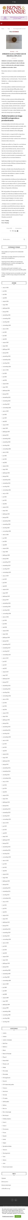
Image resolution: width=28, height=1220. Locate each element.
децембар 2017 (6, 644)
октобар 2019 (6, 569)
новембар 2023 (6, 401)
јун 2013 (5, 829)
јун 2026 (5, 294)
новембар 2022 (6, 442)
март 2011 (5, 918)
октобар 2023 (6, 404)
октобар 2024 (6, 363)
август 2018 (5, 617)
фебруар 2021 (6, 514)
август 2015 (5, 740)
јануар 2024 (5, 394)
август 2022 (5, 452)
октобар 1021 (6, 1021)
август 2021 (5, 493)
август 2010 (5, 943)
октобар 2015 (6, 733)
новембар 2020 (6, 524)
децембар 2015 (6, 726)
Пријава (4, 1178)
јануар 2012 (5, 884)
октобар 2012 (6, 853)
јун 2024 (5, 376)
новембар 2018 (6, 606)
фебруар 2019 (6, 596)
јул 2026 (5, 291)
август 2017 (5, 658)
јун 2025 (5, 335)
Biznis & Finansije (7, 1053)
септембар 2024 (7, 366)
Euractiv (5, 1081)
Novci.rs (5, 1108)
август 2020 (5, 534)
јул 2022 (5, 455)
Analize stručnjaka (7, 1040)
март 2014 (5, 798)
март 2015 (5, 757)
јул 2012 (5, 864)
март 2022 (5, 469)
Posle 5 (4, 1122)
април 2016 (5, 713)
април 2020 (5, 548)
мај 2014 (5, 792)
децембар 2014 (6, 768)
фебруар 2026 (6, 308)
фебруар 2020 (6, 555)
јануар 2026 (5, 311)
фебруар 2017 (6, 678)
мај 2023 (5, 421)
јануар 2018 (5, 641)
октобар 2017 (6, 651)
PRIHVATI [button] (18, 1216)
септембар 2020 (7, 531)
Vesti (4, 1156)
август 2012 (5, 860)
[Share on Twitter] (14, 231)
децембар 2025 (6, 315)
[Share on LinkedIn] (15, 231)
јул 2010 (5, 946)
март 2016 (5, 716)
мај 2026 (5, 298)
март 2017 (5, 675)
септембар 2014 (7, 778)
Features (5, 1088)
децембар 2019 (6, 562)
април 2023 (5, 424)
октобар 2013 (6, 816)
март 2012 (5, 877)
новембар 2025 (6, 318)
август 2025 (5, 328)
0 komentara (18, 228)
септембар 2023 (7, 407)
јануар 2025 (5, 352)
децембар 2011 (6, 888)
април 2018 (5, 630)
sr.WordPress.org (6, 1188)
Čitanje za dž (6, 1064)
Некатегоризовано (8, 1167)
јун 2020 (5, 541)
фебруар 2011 (6, 922)
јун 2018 (5, 623)
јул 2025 (5, 332)
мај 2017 (5, 668)
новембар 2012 (6, 850)
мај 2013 (5, 833)
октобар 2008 (6, 1018)
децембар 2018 (6, 603)
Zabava (4, 1160)
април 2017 (5, 671)
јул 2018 (5, 620)
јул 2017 (5, 661)
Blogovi (4, 1057)
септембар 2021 (7, 490)
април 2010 (5, 956)
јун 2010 (5, 949)
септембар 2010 (7, 939)
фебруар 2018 (6, 637)
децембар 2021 (6, 479)
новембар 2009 (6, 973)
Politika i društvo (7, 1119)
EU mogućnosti (6, 1077)
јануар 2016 (5, 723)
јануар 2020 (5, 558)
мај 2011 (5, 912)
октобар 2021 (6, 486)
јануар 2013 (5, 843)
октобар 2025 (6, 322)
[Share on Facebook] (12, 231)
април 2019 (5, 589)
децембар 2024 (6, 356)
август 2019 (5, 575)
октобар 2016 (6, 692)
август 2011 (5, 901)
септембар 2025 (7, 325)
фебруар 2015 (6, 761)
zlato (4, 1163)
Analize (4, 1033)
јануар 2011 (5, 925)
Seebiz (4, 1139)
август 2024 (5, 370)
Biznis (4, 1050)
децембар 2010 (6, 929)
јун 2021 (5, 500)
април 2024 (5, 383)
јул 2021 (5, 497)
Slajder (4, 1143)
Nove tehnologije (7, 1112)
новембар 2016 (6, 689)
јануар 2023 (5, 435)
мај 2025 (5, 339)
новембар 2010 (6, 932)
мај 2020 (5, 545)
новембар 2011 (6, 891)
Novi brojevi (5, 1115)
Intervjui (5, 1095)
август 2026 (5, 287)
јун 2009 (5, 990)
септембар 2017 (7, 654)
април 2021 (5, 507)
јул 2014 (5, 785)
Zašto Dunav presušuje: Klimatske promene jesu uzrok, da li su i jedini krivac (13, 257)
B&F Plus (5, 1043)
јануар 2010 (5, 967)
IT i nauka (5, 1098)
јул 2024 (5, 373)
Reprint (4, 1136)
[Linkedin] (14, 2)
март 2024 (5, 387)
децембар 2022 (6, 438)
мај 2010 (5, 953)
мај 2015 (5, 750)
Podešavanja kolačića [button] (7, 1216)
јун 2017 (5, 665)
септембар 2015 (7, 737)
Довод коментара (6, 1185)
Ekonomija (5, 1071)
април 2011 (5, 915)
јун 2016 (5, 706)
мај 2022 (5, 462)
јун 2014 (5, 788)
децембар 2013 (6, 809)
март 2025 (5, 346)
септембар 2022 (7, 449)
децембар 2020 (6, 521)
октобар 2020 (6, 527)
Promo (4, 1132)
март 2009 (5, 1001)
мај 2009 (5, 994)
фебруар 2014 (6, 802)
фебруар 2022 (6, 473)
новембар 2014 (6, 771)
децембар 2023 (6, 397)
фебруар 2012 (6, 881)
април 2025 (5, 342)
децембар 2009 (6, 970)
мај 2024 (5, 380)
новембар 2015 (6, 730)
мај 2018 (5, 627)
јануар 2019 (5, 599)
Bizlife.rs (5, 1046)
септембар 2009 (7, 980)
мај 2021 (5, 503)
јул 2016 (5, 702)
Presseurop (5, 1129)
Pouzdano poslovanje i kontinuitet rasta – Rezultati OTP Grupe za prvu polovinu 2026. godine (14, 268)
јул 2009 (5, 987)
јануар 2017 (5, 682)
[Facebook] (12, 1200)
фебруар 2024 (6, 390)
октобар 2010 (6, 936)
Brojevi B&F (6, 1060)
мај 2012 (5, 870)
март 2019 (5, 593)
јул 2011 (5, 905)
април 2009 (5, 997)
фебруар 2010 (6, 963)
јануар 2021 (5, 517)
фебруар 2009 (6, 1004)
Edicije (4, 1067)
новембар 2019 (6, 565)
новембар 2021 (6, 483)
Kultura (4, 1105)
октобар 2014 (6, 774)
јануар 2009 (5, 1008)
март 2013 (5, 836)
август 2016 (5, 699)
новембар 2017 (6, 647)
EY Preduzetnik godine (8, 1084)
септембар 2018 (7, 613)
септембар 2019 (7, 572)
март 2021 (5, 510)
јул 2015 (5, 744)
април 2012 (5, 874)
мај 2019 (5, 586)
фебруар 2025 (6, 349)
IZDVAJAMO (6, 1101)
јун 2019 (5, 582)
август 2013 (5, 822)
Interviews (5, 1091)
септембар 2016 (7, 696)
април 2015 (5, 754)
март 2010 (5, 960)
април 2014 (5, 795)
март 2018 (5, 634)
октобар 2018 (6, 610)
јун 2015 (5, 747)
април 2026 (5, 301)
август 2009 (5, 984)
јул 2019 (5, 579)
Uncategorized (6, 1153)
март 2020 (5, 551)
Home (3, 28)
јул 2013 (5, 826)
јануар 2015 (5, 764)
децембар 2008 (6, 1011)
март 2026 (5, 304)
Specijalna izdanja (7, 1146)
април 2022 (5, 466)
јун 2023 (5, 418)
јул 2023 (5, 414)
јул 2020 (5, 538)
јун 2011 (5, 908)
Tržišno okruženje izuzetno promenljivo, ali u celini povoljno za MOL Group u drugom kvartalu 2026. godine (14, 274)
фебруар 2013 (6, 840)
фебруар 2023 (6, 431)
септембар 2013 (7, 819)
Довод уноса (5, 1181)
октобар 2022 (6, 445)
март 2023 (5, 428)
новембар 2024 (6, 359)
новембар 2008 (6, 1015)
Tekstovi (5, 1149)
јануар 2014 (5, 805)
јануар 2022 (5, 476)
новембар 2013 (6, 812)
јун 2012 (5, 867)
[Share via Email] (17, 231)
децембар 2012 (6, 846)
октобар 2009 (6, 977)
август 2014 (5, 781)
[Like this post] (10, 231)
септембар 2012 (7, 857)
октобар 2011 (6, 894)
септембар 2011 (7, 898)
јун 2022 (5, 459)
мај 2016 (5, 709)
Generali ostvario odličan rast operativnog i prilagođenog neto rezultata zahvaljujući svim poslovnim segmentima (13, 263)
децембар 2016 (6, 685)
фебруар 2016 (6, 720)
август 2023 (5, 411)
